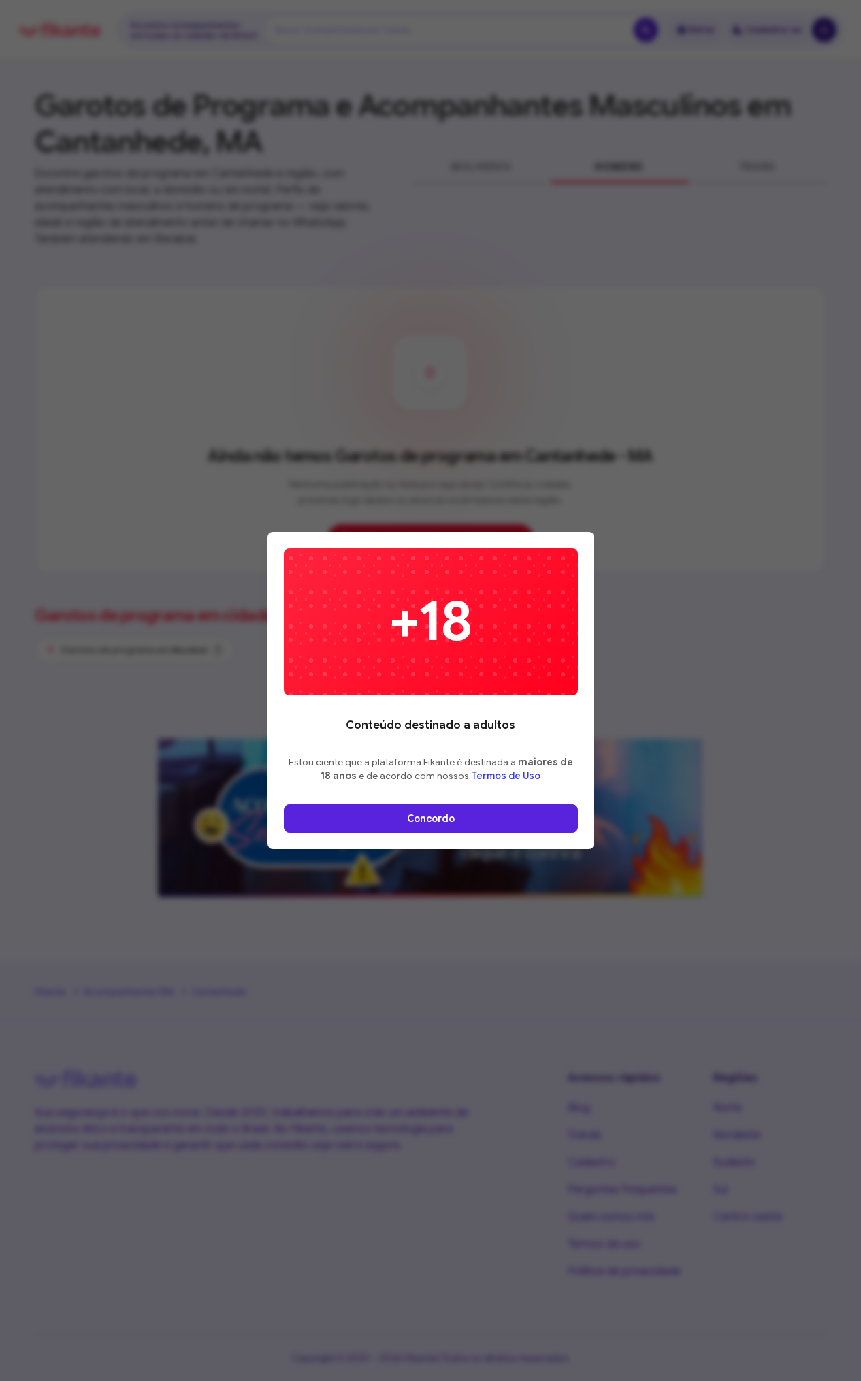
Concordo (431, 818)
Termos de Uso (505, 775)
